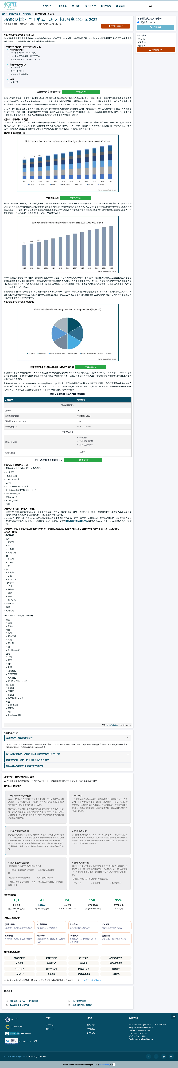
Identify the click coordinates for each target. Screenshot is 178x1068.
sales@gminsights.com (143, 1039)
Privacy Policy (104, 1064)
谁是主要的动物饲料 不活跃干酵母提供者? (25, 765)
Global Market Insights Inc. (15, 1056)
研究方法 (142, 42)
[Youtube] (171, 1056)
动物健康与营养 (14, 14)
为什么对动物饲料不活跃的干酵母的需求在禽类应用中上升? (33, 754)
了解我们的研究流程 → (91, 980)
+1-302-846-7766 (140, 1033)
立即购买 (157, 27)
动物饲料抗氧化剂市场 (82, 1005)
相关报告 (142, 46)
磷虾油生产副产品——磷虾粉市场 (24, 1001)
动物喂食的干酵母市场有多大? (19, 738)
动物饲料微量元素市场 (19, 1005)
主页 (3, 14)
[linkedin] (148, 1056)
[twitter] (156, 1056)
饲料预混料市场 (79, 1001)
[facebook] (163, 1056)
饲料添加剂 (27, 14)
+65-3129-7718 (140, 1036)
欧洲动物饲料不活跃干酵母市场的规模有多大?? (27, 759)
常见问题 (142, 39)
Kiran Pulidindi (112, 725)
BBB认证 (42, 905)
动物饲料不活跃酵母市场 (77, 521)
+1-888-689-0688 (143, 1030)
